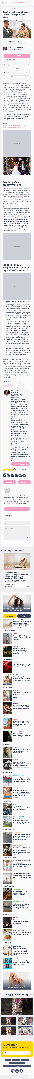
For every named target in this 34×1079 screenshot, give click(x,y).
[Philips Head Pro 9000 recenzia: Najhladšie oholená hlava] (25, 1021)
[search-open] (6, 2)
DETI (14, 804)
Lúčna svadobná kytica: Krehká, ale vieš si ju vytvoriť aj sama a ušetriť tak (17, 126)
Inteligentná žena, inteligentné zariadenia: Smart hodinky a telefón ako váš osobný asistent (21, 764)
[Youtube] (17, 1071)
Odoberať (26, 1053)
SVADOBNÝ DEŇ (11, 9)
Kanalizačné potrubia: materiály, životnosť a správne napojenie (20, 893)
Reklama (25, 1060)
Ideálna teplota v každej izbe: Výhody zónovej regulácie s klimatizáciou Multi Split (21, 906)
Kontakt (16, 1060)
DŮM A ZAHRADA (18, 731)
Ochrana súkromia (10, 1066)
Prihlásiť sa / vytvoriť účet (17, 509)
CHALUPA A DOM (18, 889)
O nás (8, 1060)
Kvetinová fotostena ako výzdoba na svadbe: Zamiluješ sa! (17, 384)
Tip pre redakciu (25, 1066)
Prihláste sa (7, 496)
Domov (4, 9)
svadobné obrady (8, 93)
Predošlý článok (9, 482)
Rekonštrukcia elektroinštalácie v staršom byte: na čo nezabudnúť (22, 864)
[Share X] (12, 475)
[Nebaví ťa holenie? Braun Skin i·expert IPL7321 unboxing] (8, 1031)
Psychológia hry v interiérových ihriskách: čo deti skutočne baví (21, 807)
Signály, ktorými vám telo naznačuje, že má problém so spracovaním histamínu (22, 678)
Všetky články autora (21, 464)
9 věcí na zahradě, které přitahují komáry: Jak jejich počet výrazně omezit (22, 735)
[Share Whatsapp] (8, 475)
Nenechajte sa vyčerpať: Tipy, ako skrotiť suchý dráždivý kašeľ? (21, 751)
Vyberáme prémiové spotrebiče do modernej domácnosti (20, 921)
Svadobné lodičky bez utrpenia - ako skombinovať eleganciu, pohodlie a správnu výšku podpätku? (22, 622)
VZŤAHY (15, 691)
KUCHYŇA (16, 918)
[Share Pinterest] (16, 475)
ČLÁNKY (15, 747)
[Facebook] (21, 1071)
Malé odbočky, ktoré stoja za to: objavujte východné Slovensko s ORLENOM (21, 779)
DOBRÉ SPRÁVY (18, 776)
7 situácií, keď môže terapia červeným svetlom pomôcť (22, 665)
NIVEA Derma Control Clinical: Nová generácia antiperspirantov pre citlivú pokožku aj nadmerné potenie (22, 794)
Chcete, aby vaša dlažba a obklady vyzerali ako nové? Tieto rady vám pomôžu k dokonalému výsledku (22, 837)
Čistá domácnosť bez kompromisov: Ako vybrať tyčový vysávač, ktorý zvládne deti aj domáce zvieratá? (21, 951)
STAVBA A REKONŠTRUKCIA (22, 861)
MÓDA (15, 634)
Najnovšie (24, 616)
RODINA (15, 703)
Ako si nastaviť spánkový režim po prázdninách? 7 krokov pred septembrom (21, 707)
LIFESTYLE (16, 646)
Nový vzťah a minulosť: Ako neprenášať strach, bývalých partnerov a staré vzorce (22, 695)
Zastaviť (17, 68)
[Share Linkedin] (20, 475)
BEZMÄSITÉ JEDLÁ (18, 930)
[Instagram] (13, 1071)
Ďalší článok (24, 482)
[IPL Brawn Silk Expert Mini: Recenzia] (25, 1031)
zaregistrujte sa (10, 503)
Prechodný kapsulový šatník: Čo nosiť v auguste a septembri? (22, 637)
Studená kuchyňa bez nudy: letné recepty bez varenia (22, 933)
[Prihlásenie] (2, 2)
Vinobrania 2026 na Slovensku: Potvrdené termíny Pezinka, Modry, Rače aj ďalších (21, 651)
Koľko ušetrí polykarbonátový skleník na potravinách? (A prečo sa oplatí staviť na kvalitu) (22, 821)
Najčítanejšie (9, 616)
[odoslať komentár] (28, 537)
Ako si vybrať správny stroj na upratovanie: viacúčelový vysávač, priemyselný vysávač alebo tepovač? (21, 850)
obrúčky (19, 196)
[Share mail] (24, 475)
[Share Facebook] (4, 475)
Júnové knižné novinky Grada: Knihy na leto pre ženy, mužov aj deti (21, 962)
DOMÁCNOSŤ (17, 832)
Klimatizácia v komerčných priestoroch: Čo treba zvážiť (22, 876)
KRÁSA (15, 719)
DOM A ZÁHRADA (18, 817)
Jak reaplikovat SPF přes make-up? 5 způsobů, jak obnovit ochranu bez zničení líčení (21, 723)
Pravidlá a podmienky (17, 1063)
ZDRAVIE (15, 662)
